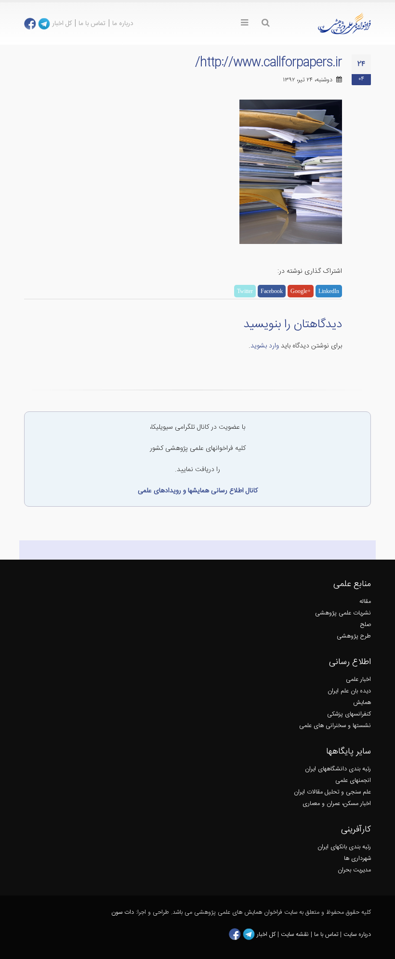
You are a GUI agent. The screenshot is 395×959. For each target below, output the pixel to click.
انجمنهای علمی (353, 781)
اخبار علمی (358, 680)
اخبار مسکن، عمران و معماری (337, 804)
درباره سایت (357, 935)
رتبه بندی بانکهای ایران (344, 847)
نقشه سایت (296, 935)
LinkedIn (328, 291)
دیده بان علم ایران (349, 691)
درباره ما (122, 23)
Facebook (272, 291)
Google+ (300, 291)
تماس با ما (92, 23)
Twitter (245, 291)
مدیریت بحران (354, 870)
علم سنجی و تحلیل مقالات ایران (332, 792)
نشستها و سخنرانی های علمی (335, 726)
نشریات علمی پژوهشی (343, 613)
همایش (362, 703)
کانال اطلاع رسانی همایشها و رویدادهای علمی (198, 491)
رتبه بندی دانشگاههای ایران (338, 769)
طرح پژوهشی (354, 636)
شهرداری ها (357, 859)
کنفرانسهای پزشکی (349, 714)
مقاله (365, 602)
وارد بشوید (264, 346)
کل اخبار (62, 23)
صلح (365, 625)
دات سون (122, 913)
